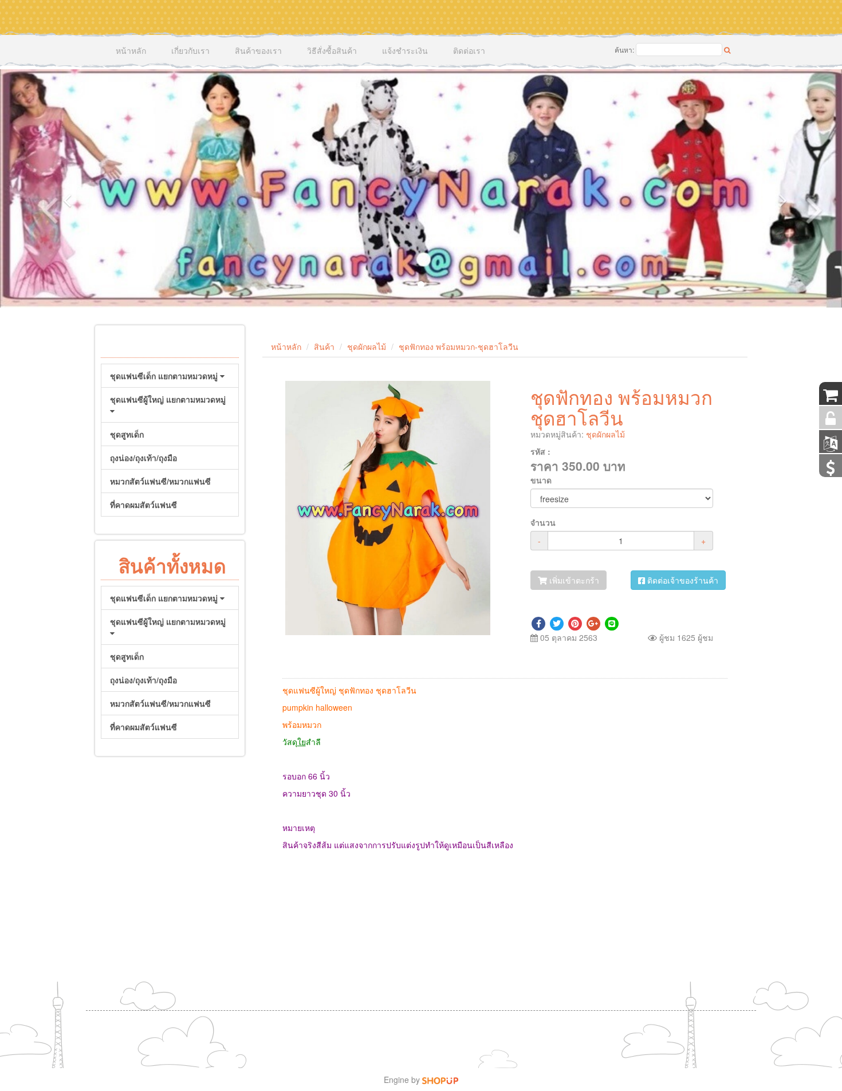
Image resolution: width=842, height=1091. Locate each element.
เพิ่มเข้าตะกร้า (573, 580)
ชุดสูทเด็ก (127, 434)
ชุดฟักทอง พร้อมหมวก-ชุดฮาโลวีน (458, 346)
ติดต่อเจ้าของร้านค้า (681, 580)
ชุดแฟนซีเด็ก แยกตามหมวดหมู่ (165, 375)
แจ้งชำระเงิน (405, 50)
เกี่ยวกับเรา (190, 50)
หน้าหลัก (131, 50)
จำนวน (543, 522)
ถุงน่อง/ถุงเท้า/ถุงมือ (143, 457)
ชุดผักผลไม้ (366, 346)
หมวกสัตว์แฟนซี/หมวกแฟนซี (160, 481)
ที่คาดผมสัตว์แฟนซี (143, 504)
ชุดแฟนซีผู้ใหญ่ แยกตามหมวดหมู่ (168, 399)
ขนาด (541, 480)
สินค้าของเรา (258, 50)
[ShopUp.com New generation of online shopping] (440, 1079)
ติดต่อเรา (469, 50)
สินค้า (324, 346)
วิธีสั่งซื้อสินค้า (332, 50)
